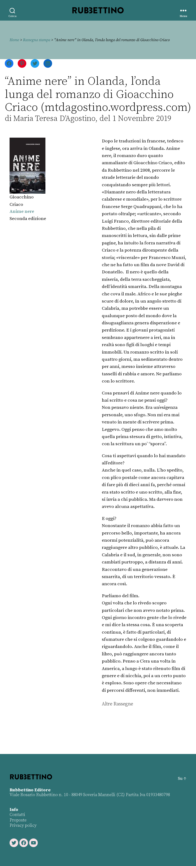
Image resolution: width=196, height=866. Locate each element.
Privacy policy (23, 825)
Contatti (17, 814)
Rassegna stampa (36, 40)
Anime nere (22, 211)
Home (14, 40)
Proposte (18, 820)
